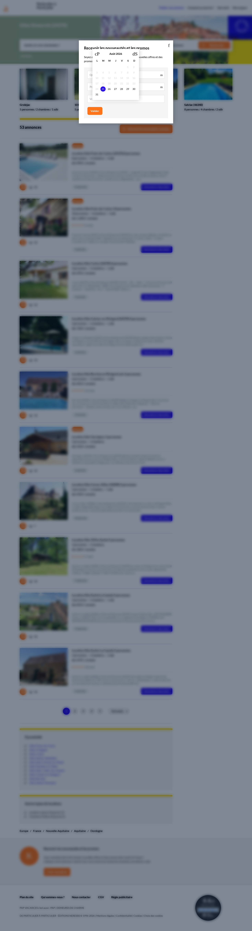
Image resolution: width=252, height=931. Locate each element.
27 (115, 88)
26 (109, 88)
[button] (168, 44)
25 (103, 88)
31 (96, 94)
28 (121, 88)
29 (127, 88)
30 (134, 88)
